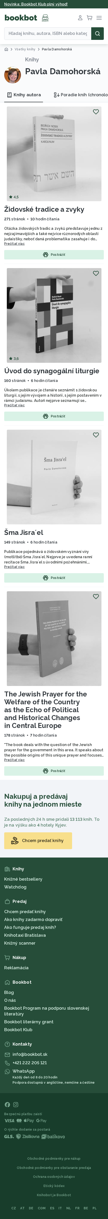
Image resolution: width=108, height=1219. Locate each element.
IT (60, 1208)
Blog (9, 992)
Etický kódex (54, 1186)
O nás (10, 1000)
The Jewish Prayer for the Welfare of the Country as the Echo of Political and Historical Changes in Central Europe (45, 710)
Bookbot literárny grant (28, 1021)
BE (86, 1208)
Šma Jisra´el (23, 532)
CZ (13, 1208)
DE (31, 1208)
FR (77, 1208)
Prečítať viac (14, 244)
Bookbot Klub (18, 1029)
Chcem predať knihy (25, 911)
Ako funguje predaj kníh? (30, 927)
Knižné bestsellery (23, 879)
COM (42, 1208)
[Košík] (89, 18)
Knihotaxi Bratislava (25, 935)
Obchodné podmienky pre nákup (53, 1159)
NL (68, 1208)
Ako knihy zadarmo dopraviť (33, 919)
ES (52, 1208)
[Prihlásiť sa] (80, 18)
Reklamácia (16, 967)
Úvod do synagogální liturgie (51, 371)
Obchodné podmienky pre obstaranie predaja (54, 1168)
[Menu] (99, 18)
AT (22, 1208)
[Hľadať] (97, 33)
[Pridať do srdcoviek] (96, 111)
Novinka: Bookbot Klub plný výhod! (36, 4)
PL (95, 1208)
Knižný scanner (19, 943)
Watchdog (15, 887)
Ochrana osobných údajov (54, 1177)
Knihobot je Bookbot (54, 1195)
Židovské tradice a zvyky (44, 209)
